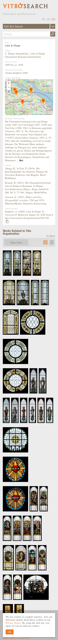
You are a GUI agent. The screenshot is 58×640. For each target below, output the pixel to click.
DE (48, 19)
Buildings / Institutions (10, 638)
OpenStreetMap (37, 114)
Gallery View (52, 242)
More (21, 160)
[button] (22, 102)
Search (52, 34)
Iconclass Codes (24, 638)
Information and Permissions (19, 14)
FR (43, 19)
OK (9, 632)
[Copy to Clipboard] (7, 221)
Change (52, 26)
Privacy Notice (13, 622)
